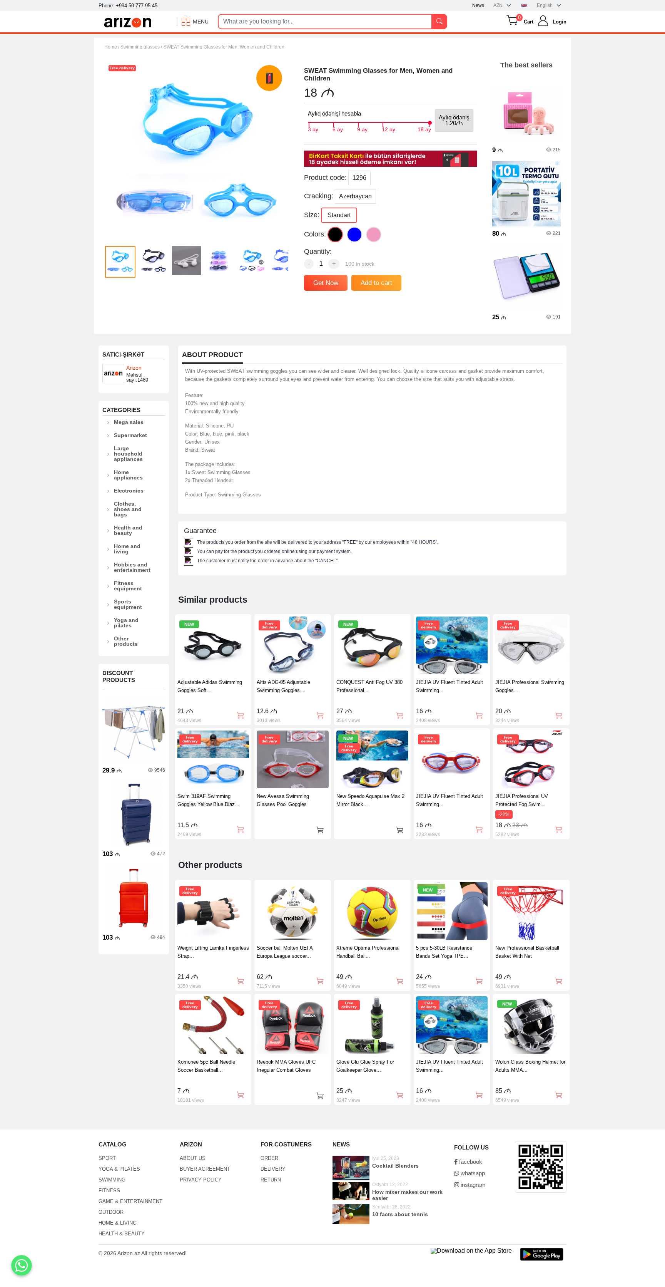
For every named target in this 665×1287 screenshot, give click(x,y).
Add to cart (376, 283)
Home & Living (118, 1222)
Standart (339, 215)
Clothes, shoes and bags (128, 509)
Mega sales (129, 422)
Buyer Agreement (205, 1168)
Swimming (112, 1179)
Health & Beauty (122, 1233)
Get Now (325, 283)
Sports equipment (128, 604)
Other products (126, 641)
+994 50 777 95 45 (136, 5)
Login (559, 22)
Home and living (127, 549)
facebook (470, 1162)
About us (193, 1158)
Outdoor (111, 1212)
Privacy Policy (201, 1179)
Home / (112, 47)
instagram (472, 1185)
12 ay (388, 129)
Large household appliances (128, 453)
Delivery (273, 1168)
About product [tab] (212, 355)
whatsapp (472, 1173)
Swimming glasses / (141, 47)
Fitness (109, 1190)
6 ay (337, 129)
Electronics (129, 491)
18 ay (424, 129)
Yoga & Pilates (119, 1168)
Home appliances (128, 475)
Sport (107, 1158)
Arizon (134, 367)
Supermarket (130, 435)
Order (269, 1158)
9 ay (362, 129)
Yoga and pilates (126, 622)
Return (271, 1179)
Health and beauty (128, 530)
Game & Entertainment (130, 1201)
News (478, 5)
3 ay (313, 129)
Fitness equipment (128, 586)
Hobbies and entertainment (132, 567)
